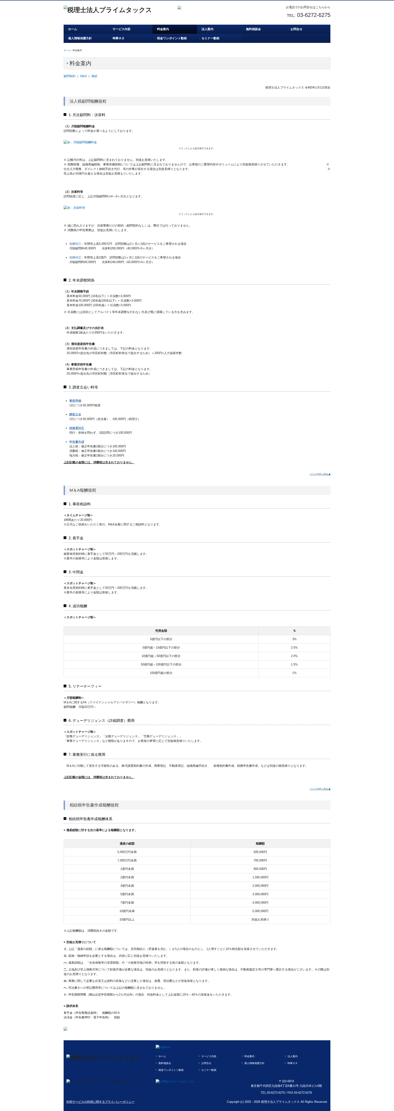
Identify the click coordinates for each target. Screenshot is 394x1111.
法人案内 (207, 29)
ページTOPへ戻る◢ (320, 474)
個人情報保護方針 (80, 38)
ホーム (72, 29)
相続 (94, 76)
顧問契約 (69, 76)
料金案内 (163, 29)
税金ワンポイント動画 (172, 38)
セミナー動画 (210, 38)
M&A (83, 76)
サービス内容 (121, 29)
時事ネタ (118, 38)
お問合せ (296, 29)
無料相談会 (253, 29)
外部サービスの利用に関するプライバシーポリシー (100, 1101)
